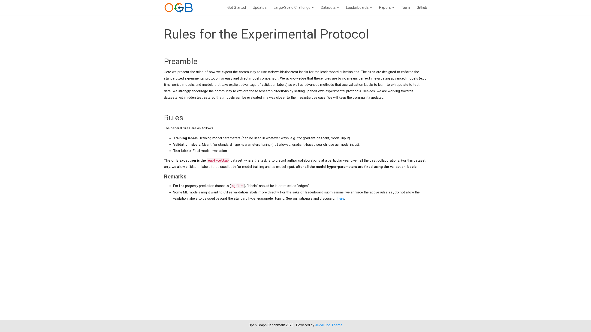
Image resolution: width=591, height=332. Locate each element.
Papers (385, 7)
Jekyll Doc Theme (328, 325)
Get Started (236, 7)
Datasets (329, 7)
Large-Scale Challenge (292, 7)
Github (422, 7)
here (341, 198)
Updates (260, 7)
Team (405, 7)
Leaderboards (358, 7)
